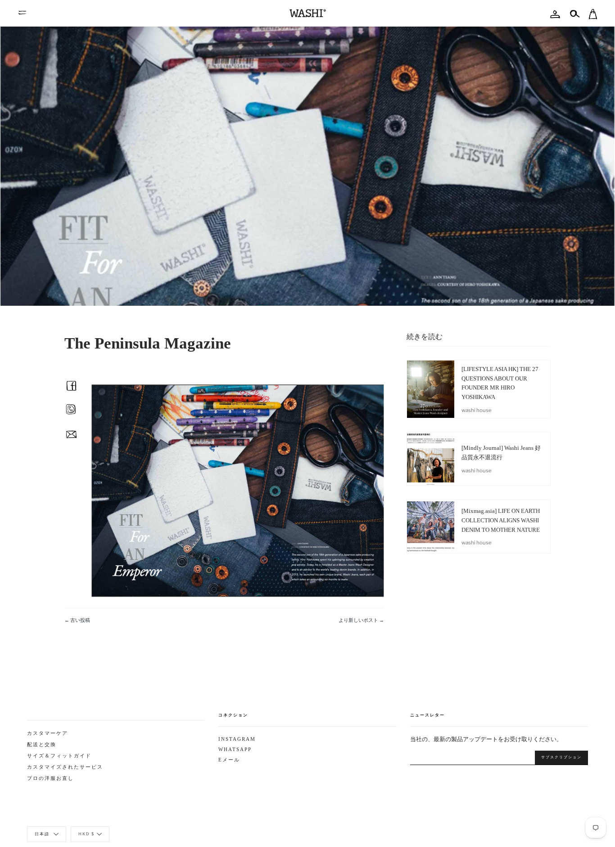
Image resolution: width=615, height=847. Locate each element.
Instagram (237, 739)
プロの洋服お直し (50, 778)
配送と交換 (41, 744)
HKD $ (86, 833)
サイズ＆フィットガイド (59, 755)
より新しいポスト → (361, 620)
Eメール (229, 759)
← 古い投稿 (77, 620)
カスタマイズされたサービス (65, 767)
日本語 (43, 833)
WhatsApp (235, 749)
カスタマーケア (47, 733)
